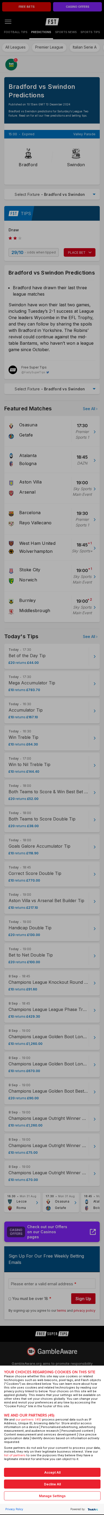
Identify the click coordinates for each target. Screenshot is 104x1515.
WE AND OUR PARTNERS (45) (29, 1415)
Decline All (52, 1484)
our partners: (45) (28, 1419)
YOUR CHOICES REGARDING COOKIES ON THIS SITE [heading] (49, 1372)
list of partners (15, 1455)
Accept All (52, 1472)
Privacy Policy (14, 1509)
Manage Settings (52, 1496)
